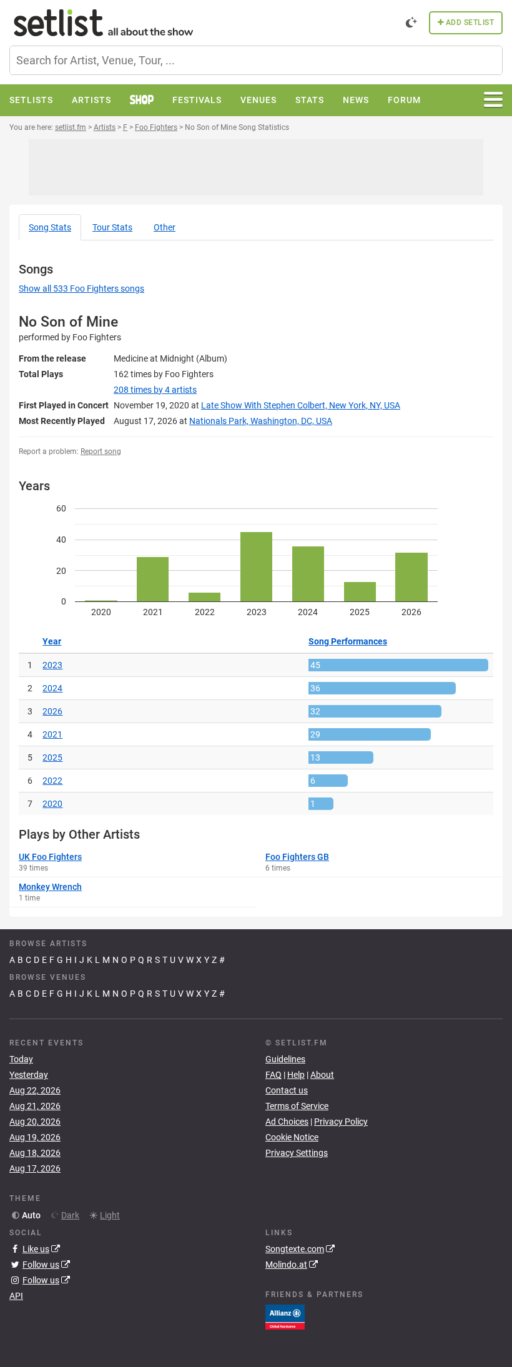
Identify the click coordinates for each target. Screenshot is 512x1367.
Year (51, 641)
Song (50, 227)
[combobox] (256, 60)
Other (164, 227)
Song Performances (347, 641)
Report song (101, 451)
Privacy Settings (296, 1153)
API (16, 1296)
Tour (112, 227)
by (155, 390)
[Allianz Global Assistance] (285, 1316)
